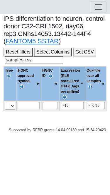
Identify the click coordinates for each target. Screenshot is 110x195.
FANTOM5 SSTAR (32, 41)
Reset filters (18, 51)
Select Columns (53, 51)
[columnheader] (28, 84)
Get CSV (84, 51)
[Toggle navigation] (98, 7)
